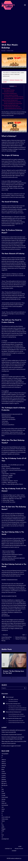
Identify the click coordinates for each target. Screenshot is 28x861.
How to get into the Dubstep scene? (10, 105)
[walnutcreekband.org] (8, 5)
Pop (3, 825)
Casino (3, 771)
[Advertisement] (14, 25)
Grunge (3, 795)
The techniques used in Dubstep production (13, 98)
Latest (3, 809)
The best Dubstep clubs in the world (12, 106)
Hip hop (3, 799)
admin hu (4, 765)
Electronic (4, 781)
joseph (4, 50)
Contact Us (8, 848)
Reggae (3, 829)
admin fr (4, 761)
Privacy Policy (19, 848)
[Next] (24, 664)
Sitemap (14, 850)
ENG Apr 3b (4, 785)
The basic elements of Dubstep (11, 95)
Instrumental (5, 805)
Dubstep (4, 41)
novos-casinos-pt (6, 817)
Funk (3, 791)
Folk (3, 789)
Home (19, 846)
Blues (3, 769)
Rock (3, 831)
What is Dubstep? (6, 88)
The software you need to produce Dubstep (13, 96)
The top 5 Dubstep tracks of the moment (13, 103)
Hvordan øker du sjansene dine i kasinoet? (12, 734)
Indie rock (4, 803)
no (2, 815)
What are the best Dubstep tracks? (10, 100)
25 (2, 755)
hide (15, 86)
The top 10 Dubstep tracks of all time (12, 101)
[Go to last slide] (4, 664)
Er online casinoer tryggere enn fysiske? (11, 745)
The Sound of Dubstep (9, 91)
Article (3, 767)
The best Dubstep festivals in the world (13, 108)
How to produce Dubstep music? (9, 93)
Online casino (5, 819)
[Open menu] (24, 5)
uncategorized (5, 839)
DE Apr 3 (4, 777)
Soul (3, 835)
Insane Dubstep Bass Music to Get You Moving (7, 637)
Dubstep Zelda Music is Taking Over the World (20, 637)
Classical (4, 773)
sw (2, 836)
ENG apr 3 (4, 783)
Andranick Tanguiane (15, 80)
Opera (3, 821)
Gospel (3, 793)
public (3, 827)
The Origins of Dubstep (9, 90)
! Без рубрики (5, 753)
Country (4, 775)
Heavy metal (5, 797)
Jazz (3, 807)
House (3, 801)
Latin (3, 811)
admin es (4, 759)
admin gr (4, 763)
